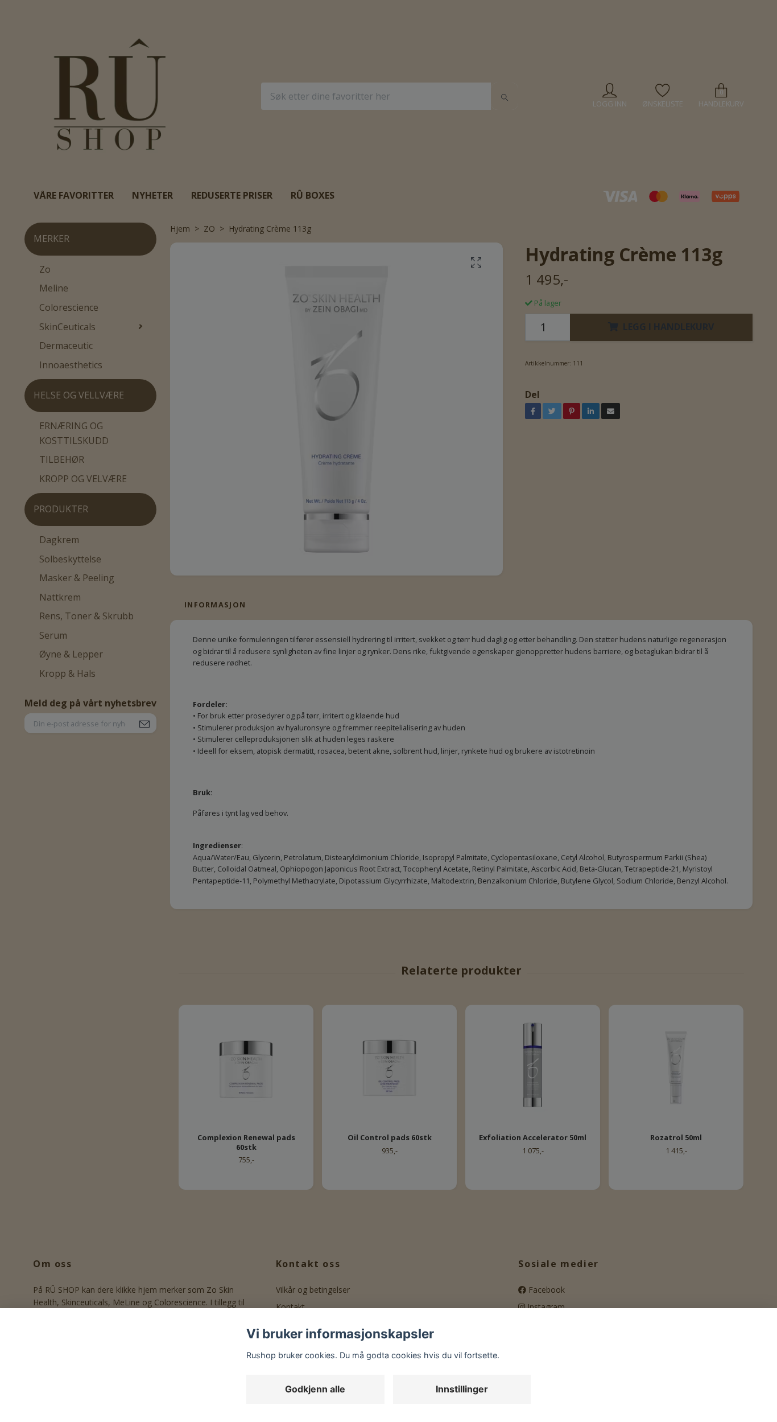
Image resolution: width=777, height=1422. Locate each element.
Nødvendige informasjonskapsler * (294, 667)
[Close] (573, 564)
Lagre (554, 811)
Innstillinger (462, 1389)
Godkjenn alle (315, 1389)
